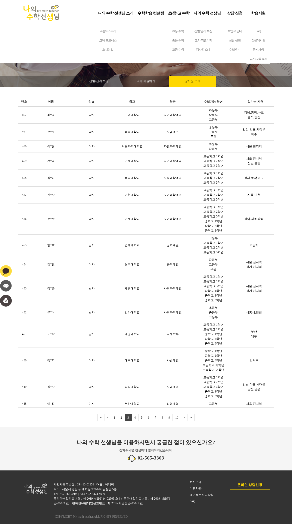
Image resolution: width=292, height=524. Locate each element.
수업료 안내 (234, 31)
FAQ (258, 31)
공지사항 (258, 49)
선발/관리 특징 (203, 31)
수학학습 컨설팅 (151, 13)
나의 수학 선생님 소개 (115, 13)
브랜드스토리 (107, 31)
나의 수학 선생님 (207, 13)
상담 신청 (234, 13)
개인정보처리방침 (202, 495)
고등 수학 (178, 49)
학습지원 (258, 13)
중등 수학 (178, 40)
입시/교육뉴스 (258, 58)
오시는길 (107, 49)
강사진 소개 (203, 49)
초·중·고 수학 (178, 13)
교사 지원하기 (203, 40)
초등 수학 (178, 31)
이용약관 (196, 488)
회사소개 (196, 482)
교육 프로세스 (108, 40)
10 (176, 417)
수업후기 (234, 49)
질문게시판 (258, 40)
